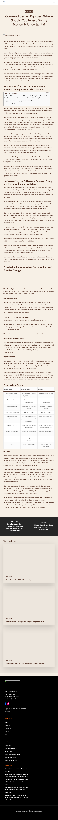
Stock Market (29, 11)
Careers (7, 731)
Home (6, 722)
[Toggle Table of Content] (46, 93)
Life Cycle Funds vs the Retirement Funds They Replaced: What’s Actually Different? (16, 797)
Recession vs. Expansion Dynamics (17, 102)
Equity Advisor (9, 751)
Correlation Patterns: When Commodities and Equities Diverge (22, 100)
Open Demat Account (11, 760)
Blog (6, 734)
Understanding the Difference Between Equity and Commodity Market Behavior (27, 98)
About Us (7, 725)
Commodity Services (11, 748)
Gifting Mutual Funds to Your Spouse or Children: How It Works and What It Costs (16, 782)
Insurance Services (10, 757)
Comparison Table (10, 104)
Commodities (38, 64)
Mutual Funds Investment (12, 754)
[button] (54, 2)
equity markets (44, 232)
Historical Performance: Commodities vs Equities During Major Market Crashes (27, 96)
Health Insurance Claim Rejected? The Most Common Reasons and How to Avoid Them (16, 790)
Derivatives (8, 745)
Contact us (8, 728)
